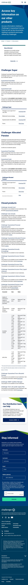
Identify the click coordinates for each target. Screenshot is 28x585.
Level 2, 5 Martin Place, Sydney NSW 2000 (12, 535)
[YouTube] (12, 517)
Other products (15, 41)
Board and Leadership (6, 523)
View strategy (22, 116)
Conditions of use (5, 579)
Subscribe (14, 499)
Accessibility (8, 581)
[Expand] (25, 556)
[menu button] (25, 2)
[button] (22, 2)
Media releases (5, 527)
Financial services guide (19, 579)
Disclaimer (11, 579)
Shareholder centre (17, 525)
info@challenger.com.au (9, 533)
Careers (3, 525)
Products (8, 41)
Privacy (3, 581)
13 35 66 (6, 531)
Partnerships (15, 523)
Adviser (2, 41)
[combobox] (4, 477)
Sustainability (16, 527)
